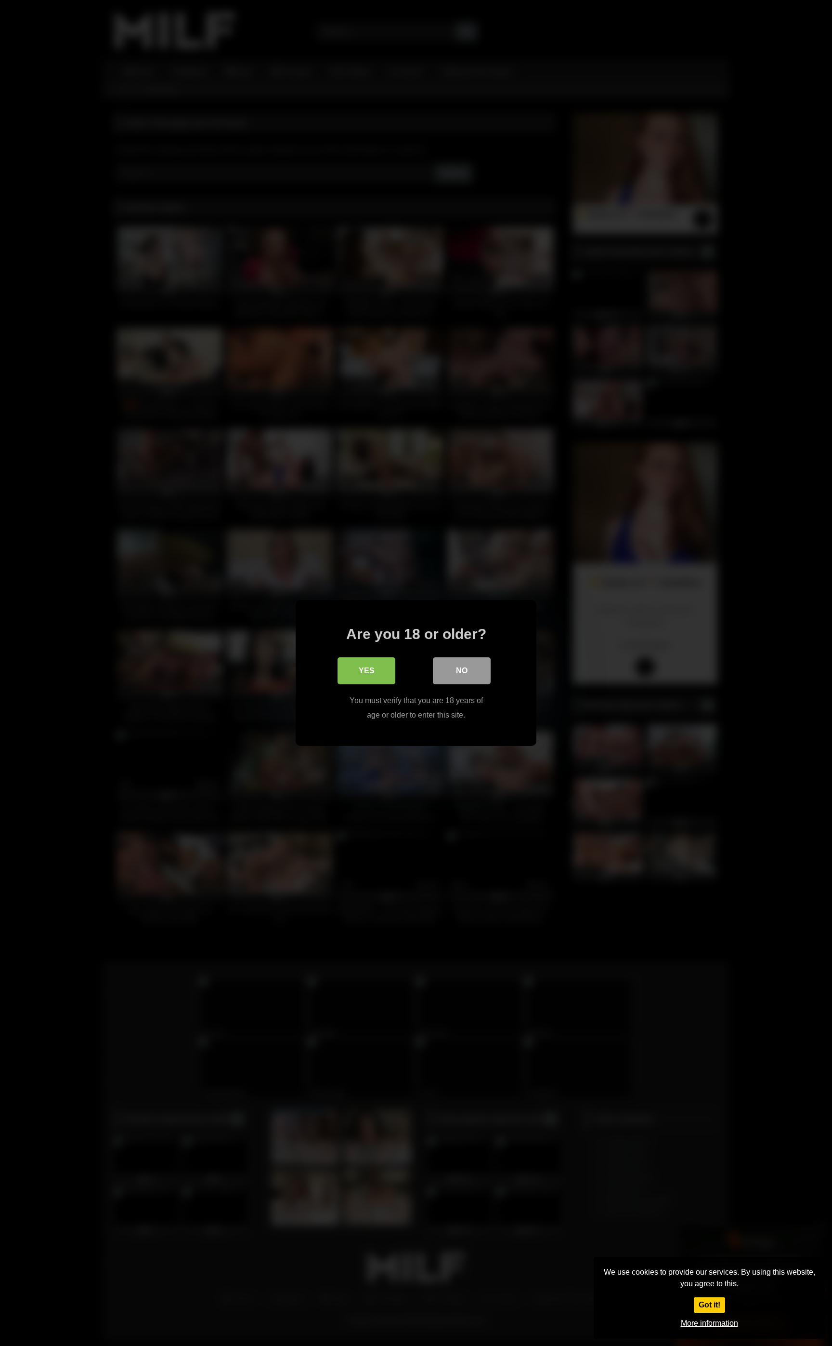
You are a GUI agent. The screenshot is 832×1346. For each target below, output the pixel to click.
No (462, 670)
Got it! (709, 1305)
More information (709, 1323)
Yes (367, 670)
